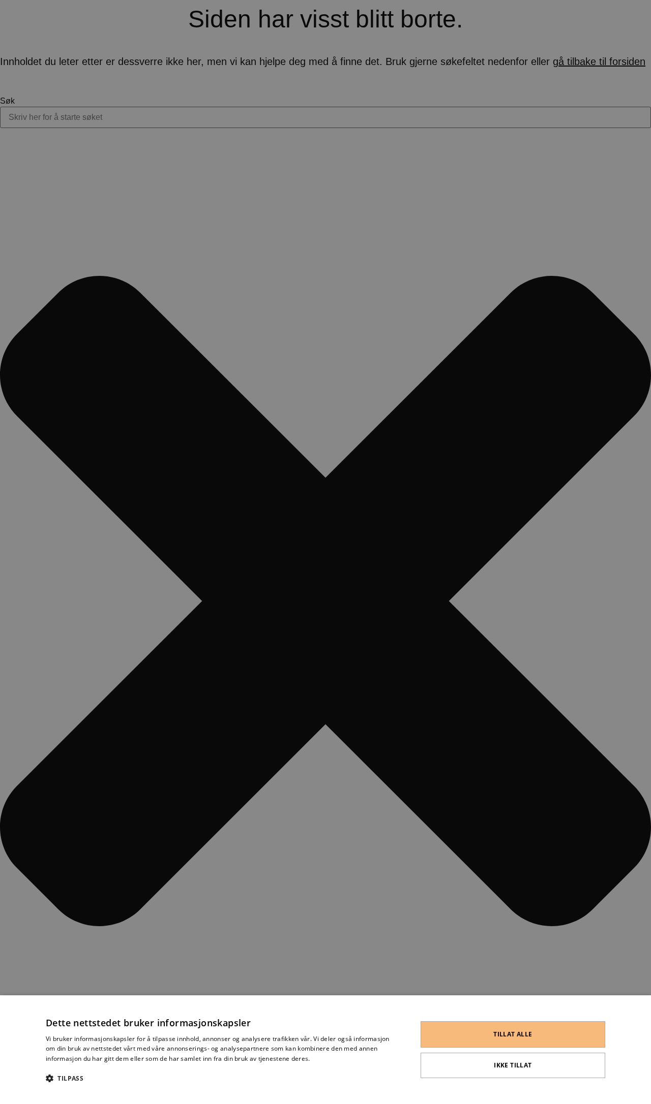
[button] (219, 1078)
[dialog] (325, 1049)
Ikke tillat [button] (512, 1065)
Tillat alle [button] (512, 1034)
